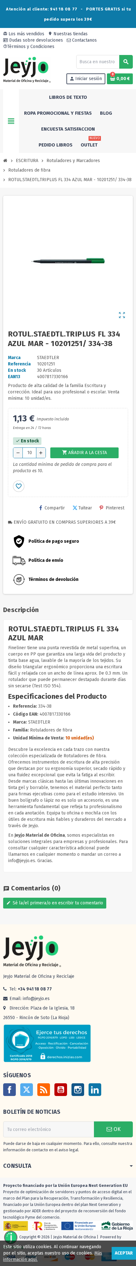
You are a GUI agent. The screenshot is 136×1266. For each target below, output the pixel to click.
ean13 (14, 376)
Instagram (77, 1089)
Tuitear (85, 508)
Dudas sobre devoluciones (35, 40)
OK (116, 1129)
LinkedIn (95, 1089)
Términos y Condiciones (28, 46)
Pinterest (115, 508)
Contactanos (84, 40)
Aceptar (124, 1253)
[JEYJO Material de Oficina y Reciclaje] (27, 69)
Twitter (26, 1089)
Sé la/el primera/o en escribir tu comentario (54, 903)
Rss (43, 1089)
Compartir (55, 508)
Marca (14, 357)
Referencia (19, 364)
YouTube (60, 1089)
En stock (17, 370)
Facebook (9, 1089)
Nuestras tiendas (68, 34)
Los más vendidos (23, 34)
